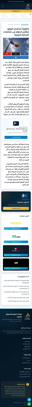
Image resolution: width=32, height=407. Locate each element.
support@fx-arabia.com (24, 372)
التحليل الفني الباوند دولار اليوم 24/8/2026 (18, 301)
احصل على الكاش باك (16, 208)
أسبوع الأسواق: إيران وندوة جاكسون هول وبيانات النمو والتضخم (16, 281)
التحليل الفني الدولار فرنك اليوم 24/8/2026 (18, 297)
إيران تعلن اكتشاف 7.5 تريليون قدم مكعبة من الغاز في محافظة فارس (16, 287)
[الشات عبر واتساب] (29, 404)
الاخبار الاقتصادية (24, 24)
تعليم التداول (27, 346)
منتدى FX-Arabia (26, 358)
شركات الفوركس (26, 349)
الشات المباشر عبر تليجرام (25, 374)
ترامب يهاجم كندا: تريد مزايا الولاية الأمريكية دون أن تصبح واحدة (16, 293)
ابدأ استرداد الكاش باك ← (16, 137)
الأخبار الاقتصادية (26, 344)
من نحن (28, 360)
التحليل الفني (27, 341)
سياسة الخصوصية (26, 363)
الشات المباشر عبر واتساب (24, 377)
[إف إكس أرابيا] (27, 6)
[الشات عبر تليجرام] (29, 400)
